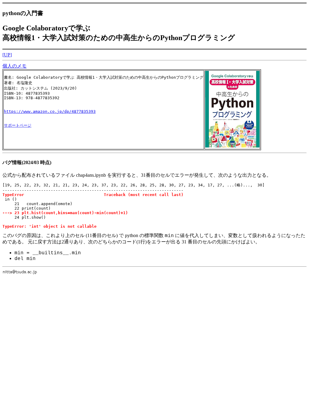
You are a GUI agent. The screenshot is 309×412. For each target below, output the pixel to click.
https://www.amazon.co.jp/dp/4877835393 (50, 111)
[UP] (7, 54)
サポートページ (17, 125)
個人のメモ (14, 65)
